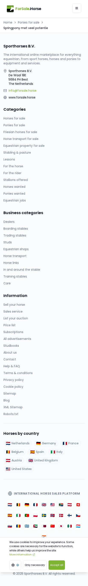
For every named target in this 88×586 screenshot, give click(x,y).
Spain (40, 452)
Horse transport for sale (20, 139)
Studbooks (11, 346)
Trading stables (14, 235)
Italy (59, 452)
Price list (9, 325)
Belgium (17, 452)
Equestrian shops (16, 249)
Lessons (9, 159)
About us (10, 352)
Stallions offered (15, 180)
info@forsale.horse (23, 90)
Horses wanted (14, 187)
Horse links (11, 263)
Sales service (13, 311)
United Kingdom (46, 460)
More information (20, 554)
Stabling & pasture (17, 152)
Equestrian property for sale (24, 146)
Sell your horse (14, 305)
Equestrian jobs (14, 200)
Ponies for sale (29, 22)
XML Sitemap (13, 407)
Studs (7, 242)
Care (7, 283)
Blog (6, 400)
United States (22, 469)
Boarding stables (15, 228)
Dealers (9, 222)
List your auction (15, 318)
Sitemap (9, 393)
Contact (9, 359)
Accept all (56, 565)
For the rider (12, 173)
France (73, 443)
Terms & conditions (18, 373)
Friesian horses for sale (20, 132)
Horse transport (14, 256)
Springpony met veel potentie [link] (25, 28)
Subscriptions (13, 332)
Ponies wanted (14, 193)
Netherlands (20, 443)
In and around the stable (21, 269)
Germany (49, 443)
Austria (17, 460)
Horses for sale (14, 118)
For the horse (13, 166)
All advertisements (17, 339)
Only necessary (35, 565)
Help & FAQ (11, 366)
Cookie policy (13, 387)
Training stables (15, 276)
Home (7, 22)
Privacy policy (13, 380)
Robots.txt (10, 414)
